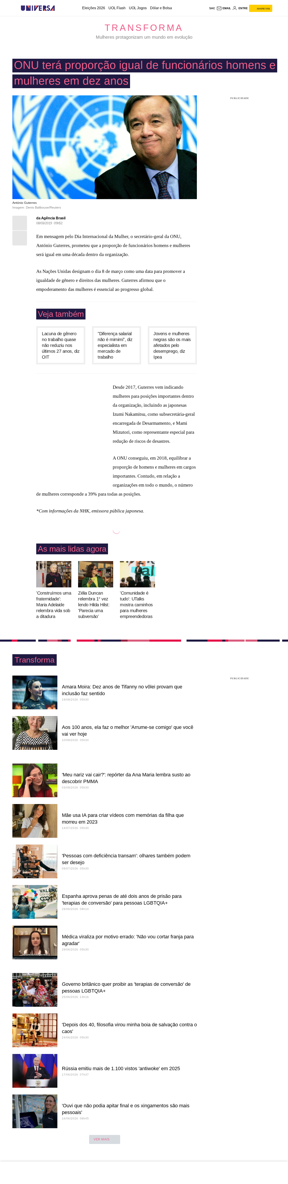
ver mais (102, 1139)
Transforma (144, 28)
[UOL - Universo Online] (59, 8)
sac (212, 8)
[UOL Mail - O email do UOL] (223, 8)
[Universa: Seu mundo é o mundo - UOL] (38, 8)
